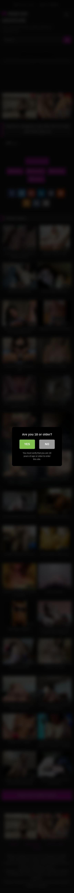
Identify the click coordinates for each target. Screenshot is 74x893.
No (47, 444)
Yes (27, 444)
